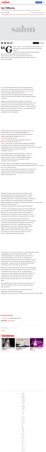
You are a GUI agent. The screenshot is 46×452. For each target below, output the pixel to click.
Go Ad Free (23, 412)
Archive (23, 408)
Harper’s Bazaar (26, 91)
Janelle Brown (5, 12)
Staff (23, 397)
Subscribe (39, 2)
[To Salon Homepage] (5, 2)
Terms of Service (23, 404)
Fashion (3, 330)
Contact (23, 399)
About (23, 395)
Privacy (23, 400)
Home (23, 393)
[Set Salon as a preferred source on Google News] (36, 43)
